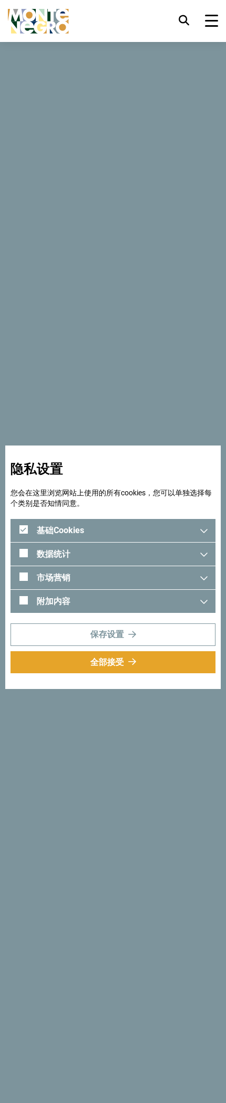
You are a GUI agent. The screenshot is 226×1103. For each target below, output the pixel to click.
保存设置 (107, 634)
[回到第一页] (38, 21)
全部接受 (107, 662)
